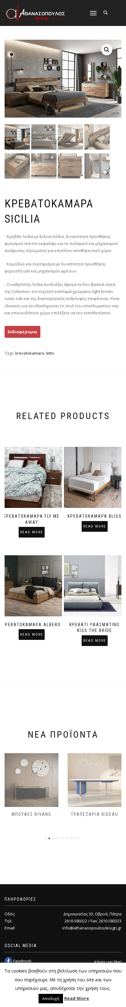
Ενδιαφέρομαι (22, 331)
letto (50, 353)
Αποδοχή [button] (50, 998)
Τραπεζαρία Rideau (94, 814)
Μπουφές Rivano (31, 814)
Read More (76, 998)
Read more (31, 532)
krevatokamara (29, 353)
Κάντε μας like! (107, 962)
